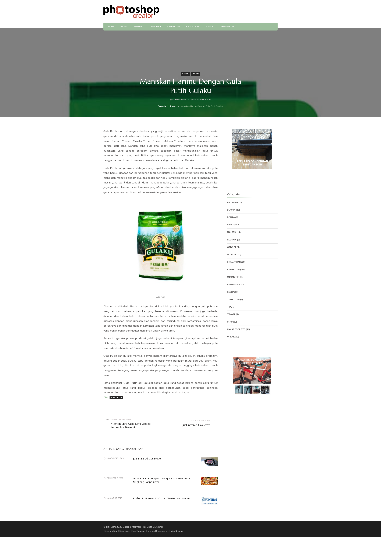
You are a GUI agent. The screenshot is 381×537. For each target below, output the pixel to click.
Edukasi (231, 232)
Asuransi (232, 202)
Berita (231, 217)
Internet (232, 254)
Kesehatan (173, 26)
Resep (185, 73)
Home (111, 26)
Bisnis (124, 26)
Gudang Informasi (132, 527)
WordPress (177, 531)
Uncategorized (236, 329)
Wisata (231, 336)
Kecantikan (192, 26)
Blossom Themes (145, 531)
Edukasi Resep (180, 100)
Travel (231, 314)
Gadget (210, 26)
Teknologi (155, 26)
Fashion (138, 26)
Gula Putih (110, 168)
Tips (229, 306)
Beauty (231, 209)
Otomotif (233, 277)
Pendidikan (227, 26)
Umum (195, 73)
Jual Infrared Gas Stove (147, 458)
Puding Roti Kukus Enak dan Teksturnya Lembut (161, 498)
